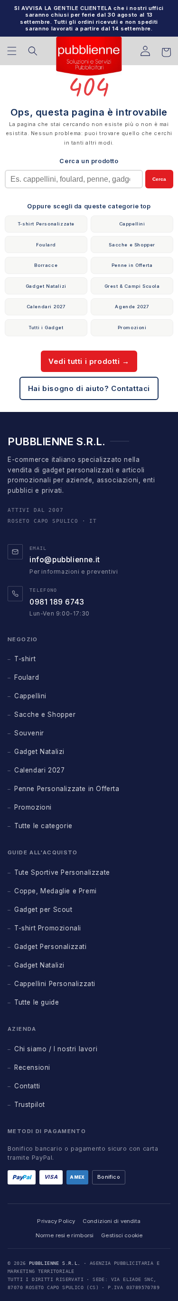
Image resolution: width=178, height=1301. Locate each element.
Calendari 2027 (46, 306)
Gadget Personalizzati (50, 946)
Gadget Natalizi (46, 286)
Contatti (27, 1086)
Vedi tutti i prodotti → (89, 361)
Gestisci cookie (121, 1235)
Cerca (159, 179)
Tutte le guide (36, 1002)
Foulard (46, 244)
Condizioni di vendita (112, 1221)
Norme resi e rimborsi (65, 1235)
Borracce (45, 265)
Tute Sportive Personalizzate (62, 872)
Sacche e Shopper (132, 244)
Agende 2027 (132, 306)
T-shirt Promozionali (47, 928)
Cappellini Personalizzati (54, 984)
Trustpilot (29, 1104)
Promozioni (132, 327)
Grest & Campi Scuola (132, 286)
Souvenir (29, 733)
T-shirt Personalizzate (46, 223)
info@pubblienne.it (64, 559)
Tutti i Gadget (45, 327)
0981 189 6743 (56, 601)
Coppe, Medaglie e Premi (55, 891)
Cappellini (132, 223)
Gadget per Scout (43, 909)
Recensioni (32, 1067)
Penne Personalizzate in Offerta (67, 788)
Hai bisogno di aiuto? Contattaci (89, 388)
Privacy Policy (56, 1221)
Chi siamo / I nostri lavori (55, 1049)
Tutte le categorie (43, 826)
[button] (11, 50)
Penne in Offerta (132, 265)
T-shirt (25, 659)
